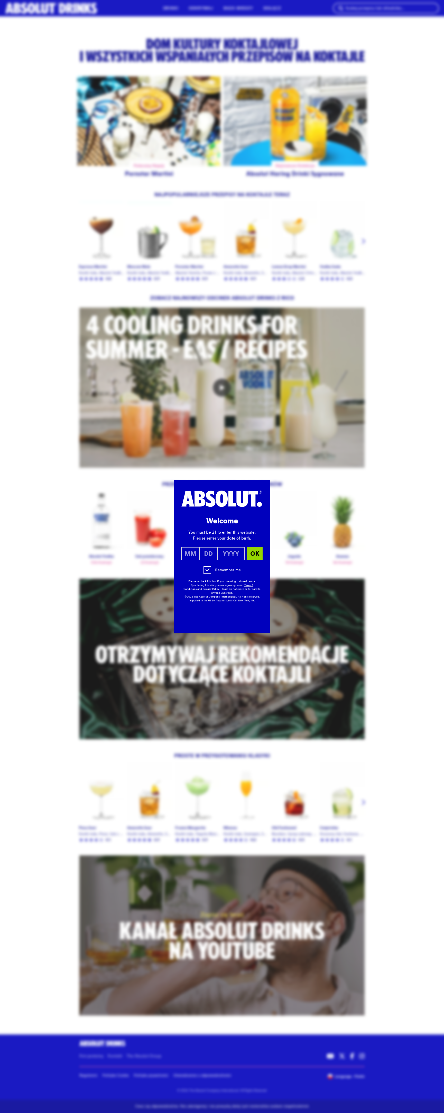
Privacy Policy (211, 589)
